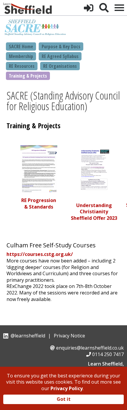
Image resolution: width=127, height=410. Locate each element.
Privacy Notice (69, 335)
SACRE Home (21, 46)
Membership (21, 56)
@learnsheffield (28, 335)
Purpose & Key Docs (61, 46)
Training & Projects (28, 76)
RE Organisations (60, 66)
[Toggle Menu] (119, 7)
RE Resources (22, 66)
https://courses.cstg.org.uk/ (39, 254)
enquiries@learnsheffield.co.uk (90, 348)
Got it (64, 399)
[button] (88, 7)
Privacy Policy (67, 388)
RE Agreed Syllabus (60, 56)
